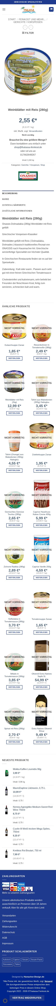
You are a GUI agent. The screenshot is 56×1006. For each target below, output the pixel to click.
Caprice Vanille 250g (41, 567)
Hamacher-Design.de (34, 977)
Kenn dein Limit (36, 907)
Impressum (7, 943)
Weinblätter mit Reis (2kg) (14, 401)
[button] (4, 9)
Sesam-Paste (36, 960)
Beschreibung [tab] (10, 193)
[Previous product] (31, 27)
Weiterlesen (14, 358)
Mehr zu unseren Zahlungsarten (18, 893)
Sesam (25, 960)
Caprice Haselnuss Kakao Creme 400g (42, 513)
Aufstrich (6, 960)
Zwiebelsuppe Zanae (41, 455)
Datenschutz (8, 932)
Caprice (16, 960)
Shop (42, 165)
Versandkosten (35, 131)
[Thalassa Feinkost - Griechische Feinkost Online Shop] (28, 9)
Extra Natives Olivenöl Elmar (42, 730)
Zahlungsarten (9, 921)
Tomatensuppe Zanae (42, 619)
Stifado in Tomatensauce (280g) (14, 675)
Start (12, 19)
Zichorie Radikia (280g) (14, 567)
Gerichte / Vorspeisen (28, 22)
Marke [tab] (5, 199)
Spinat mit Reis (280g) (14, 729)
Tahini (17, 964)
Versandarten (9, 915)
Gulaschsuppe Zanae (14, 345)
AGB (4, 938)
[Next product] (25, 27)
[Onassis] (28, 176)
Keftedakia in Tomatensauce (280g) (14, 620)
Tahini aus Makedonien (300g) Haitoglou (41, 401)
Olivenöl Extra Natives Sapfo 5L (42, 675)
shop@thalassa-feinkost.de (28, 147)
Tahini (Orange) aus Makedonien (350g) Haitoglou (14, 457)
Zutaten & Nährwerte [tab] (14, 205)
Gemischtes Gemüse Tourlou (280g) (14, 513)
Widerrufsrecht (9, 926)
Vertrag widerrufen (26, 998)
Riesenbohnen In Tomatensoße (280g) (41, 346)
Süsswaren (7, 964)
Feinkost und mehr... (32, 19)
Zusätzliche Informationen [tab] (17, 211)
